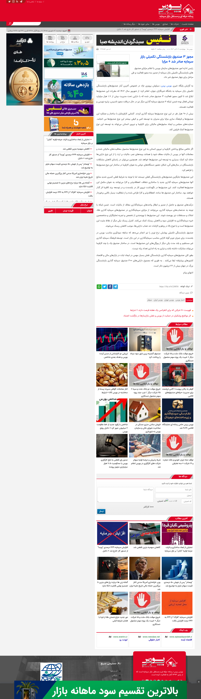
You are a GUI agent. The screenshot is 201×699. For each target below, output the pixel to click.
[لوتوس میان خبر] (144, 144)
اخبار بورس (180, 300)
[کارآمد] (24, 69)
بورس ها (156, 24)
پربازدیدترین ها (60, 134)
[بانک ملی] (68, 124)
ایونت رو (123, 640)
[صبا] (68, 110)
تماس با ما (30, 1)
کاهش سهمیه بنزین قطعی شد (76, 149)
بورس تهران (169, 300)
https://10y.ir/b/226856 (169, 286)
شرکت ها (175, 24)
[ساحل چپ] (68, 92)
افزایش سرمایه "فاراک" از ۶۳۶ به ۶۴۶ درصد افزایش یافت (69, 194)
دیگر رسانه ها (129, 24)
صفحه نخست (187, 24)
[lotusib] (68, 63)
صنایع (165, 24)
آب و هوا (113, 671)
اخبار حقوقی (154, 640)
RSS (115, 680)
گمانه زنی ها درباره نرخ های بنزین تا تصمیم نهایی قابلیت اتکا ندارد (70, 184)
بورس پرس (166, 86)
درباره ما (39, 1)
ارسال (101, 511)
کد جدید (172, 501)
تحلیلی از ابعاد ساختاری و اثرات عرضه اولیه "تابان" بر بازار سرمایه (70, 141)
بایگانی (114, 675)
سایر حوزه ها (143, 24)
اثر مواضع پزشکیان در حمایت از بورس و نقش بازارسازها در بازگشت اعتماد (157, 316)
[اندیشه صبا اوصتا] (68, 51)
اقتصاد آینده (186, 640)
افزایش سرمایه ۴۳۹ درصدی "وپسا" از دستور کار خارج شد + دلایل (71, 156)
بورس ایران (158, 300)
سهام (150, 300)
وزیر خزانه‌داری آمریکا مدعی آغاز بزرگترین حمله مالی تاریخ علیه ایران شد (69, 175)
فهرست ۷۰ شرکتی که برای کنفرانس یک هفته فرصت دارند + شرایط (160, 310)
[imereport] (68, 73)
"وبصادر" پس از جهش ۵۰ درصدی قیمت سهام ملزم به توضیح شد (69, 166)
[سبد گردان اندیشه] (144, 40)
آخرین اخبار (80, 134)
